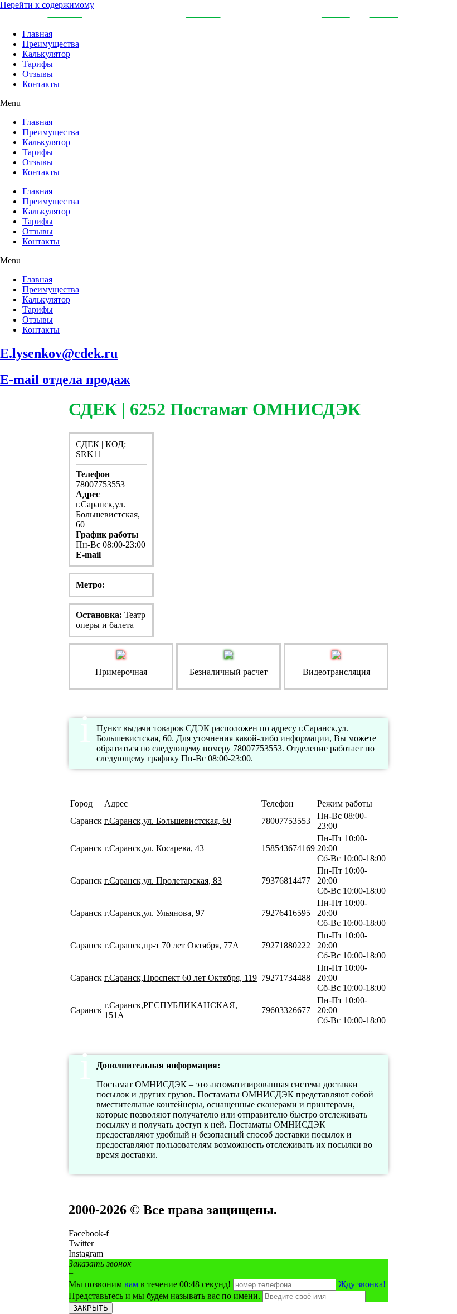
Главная (37, 34)
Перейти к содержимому (47, 4)
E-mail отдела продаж (65, 379)
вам (131, 1284)
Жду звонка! (362, 1284)
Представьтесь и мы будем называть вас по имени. (164, 1296)
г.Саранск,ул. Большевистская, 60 (167, 821)
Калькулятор (46, 54)
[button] (228, 103)
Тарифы (37, 64)
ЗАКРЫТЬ (90, 1308)
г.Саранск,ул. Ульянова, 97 (154, 913)
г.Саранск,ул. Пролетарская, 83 (163, 880)
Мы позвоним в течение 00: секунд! (151, 1284)
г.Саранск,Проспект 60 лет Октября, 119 (180, 977)
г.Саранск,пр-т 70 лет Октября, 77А (171, 945)
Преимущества (50, 44)
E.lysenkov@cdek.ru (59, 353)
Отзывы (37, 74)
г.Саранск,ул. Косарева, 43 (154, 848)
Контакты (41, 84)
